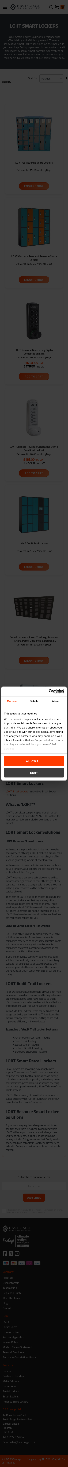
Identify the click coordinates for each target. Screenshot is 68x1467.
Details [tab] (34, 701)
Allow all (34, 761)
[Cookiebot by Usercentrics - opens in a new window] (49, 691)
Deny (34, 772)
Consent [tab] (12, 701)
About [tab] (56, 701)
